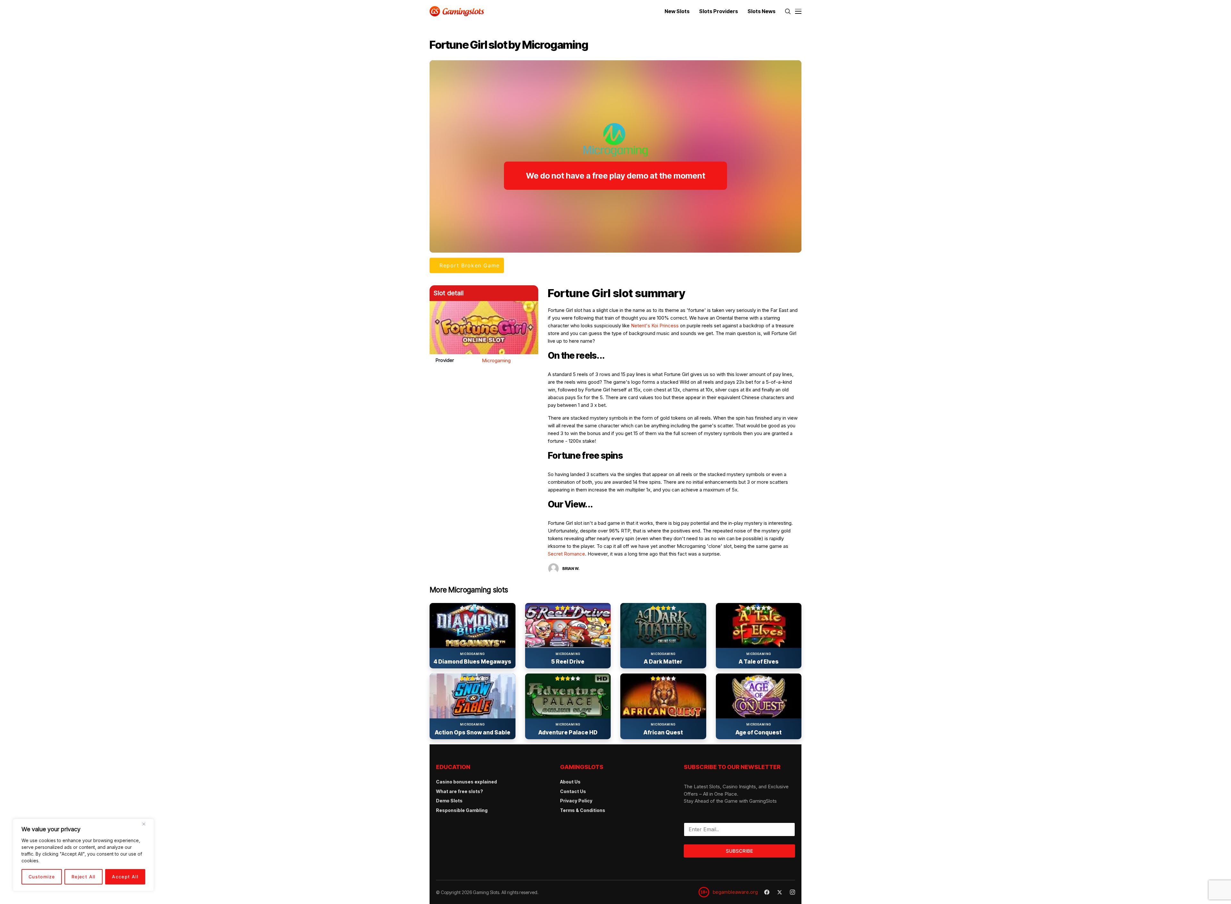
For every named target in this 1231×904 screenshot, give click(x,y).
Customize (42, 876)
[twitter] (779, 892)
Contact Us (573, 791)
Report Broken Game (470, 265)
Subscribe (739, 851)
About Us (570, 781)
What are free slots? (459, 791)
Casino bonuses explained (466, 781)
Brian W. (571, 568)
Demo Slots (449, 800)
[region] (83, 855)
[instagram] (792, 892)
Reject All (83, 876)
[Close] (146, 826)
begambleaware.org (735, 892)
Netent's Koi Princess (655, 325)
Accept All (125, 876)
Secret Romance (566, 554)
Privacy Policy (576, 800)
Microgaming (496, 360)
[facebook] (766, 892)
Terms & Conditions (582, 810)
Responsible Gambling (462, 810)
